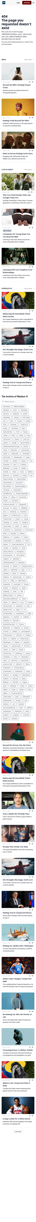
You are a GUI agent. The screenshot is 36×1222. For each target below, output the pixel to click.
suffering (29, 708)
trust (4, 421)
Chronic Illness (20, 555)
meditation (26, 617)
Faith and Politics (7, 606)
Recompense (20, 551)
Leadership (6, 591)
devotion (15, 566)
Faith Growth (6, 457)
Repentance (6, 617)
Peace (28, 435)
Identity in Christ (7, 610)
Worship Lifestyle (7, 613)
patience (5, 443)
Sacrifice (25, 446)
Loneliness (23, 464)
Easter (28, 606)
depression (6, 475)
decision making (24, 443)
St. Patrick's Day (16, 515)
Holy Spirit (13, 533)
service (15, 410)
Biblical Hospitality (19, 406)
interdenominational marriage (11, 446)
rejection (5, 544)
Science (24, 599)
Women (26, 584)
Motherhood (18, 711)
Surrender (6, 461)
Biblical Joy (15, 588)
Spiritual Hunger (17, 577)
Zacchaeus (6, 508)
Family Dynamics (7, 635)
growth (25, 414)
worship (5, 718)
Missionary (21, 562)
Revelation (15, 548)
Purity (4, 424)
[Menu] (33, 2)
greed (4, 686)
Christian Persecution (9, 504)
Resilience (6, 678)
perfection (6, 715)
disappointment (7, 700)
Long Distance (18, 530)
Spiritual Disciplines (20, 486)
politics (17, 526)
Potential (17, 642)
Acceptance (16, 537)
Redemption (6, 468)
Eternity (5, 497)
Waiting (23, 461)
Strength (14, 443)
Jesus (4, 512)
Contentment (6, 668)
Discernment (29, 530)
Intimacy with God (8, 551)
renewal (17, 519)
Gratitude (5, 472)
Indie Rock (19, 664)
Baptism (5, 515)
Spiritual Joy (13, 512)
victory (29, 689)
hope (23, 428)
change (21, 435)
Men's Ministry (7, 486)
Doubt (23, 548)
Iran (29, 544)
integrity (5, 646)
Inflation (5, 689)
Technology (6, 522)
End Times (27, 646)
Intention (23, 468)
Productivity (17, 628)
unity (26, 700)
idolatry (13, 497)
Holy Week (16, 617)
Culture (14, 472)
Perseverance (7, 439)
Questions (21, 704)
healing (21, 649)
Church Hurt (14, 660)
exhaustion (26, 642)
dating (23, 678)
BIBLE (29, 613)
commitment (14, 428)
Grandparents (22, 504)
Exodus (25, 475)
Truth (17, 432)
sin (29, 570)
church (13, 435)
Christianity (6, 490)
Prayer (22, 472)
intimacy (17, 439)
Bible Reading (26, 675)
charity (13, 689)
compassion (16, 414)
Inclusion (19, 595)
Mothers (22, 533)
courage (26, 519)
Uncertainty (26, 715)
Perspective (6, 464)
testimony (5, 704)
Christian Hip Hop (19, 668)
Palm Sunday (26, 417)
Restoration (14, 450)
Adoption (14, 631)
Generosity (6, 566)
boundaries (25, 522)
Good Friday (17, 584)
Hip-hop (5, 602)
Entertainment (7, 711)
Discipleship (6, 657)
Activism (28, 653)
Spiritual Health (7, 541)
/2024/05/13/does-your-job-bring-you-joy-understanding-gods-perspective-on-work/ (17, 36)
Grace (4, 580)
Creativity (5, 548)
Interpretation (25, 657)
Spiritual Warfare (7, 432)
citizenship (6, 620)
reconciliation (26, 453)
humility (21, 689)
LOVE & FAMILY (7, 697)
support (5, 570)
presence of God (7, 664)
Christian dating (7, 483)
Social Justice (19, 483)
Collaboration (14, 453)
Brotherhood (18, 671)
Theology (22, 573)
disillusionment (18, 457)
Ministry (28, 664)
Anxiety (5, 453)
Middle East (6, 537)
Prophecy (28, 635)
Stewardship (6, 584)
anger (22, 570)
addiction (13, 639)
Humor (5, 660)
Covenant (19, 421)
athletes (5, 693)
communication (25, 450)
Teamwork (16, 475)
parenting (15, 678)
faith (22, 591)
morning (22, 686)
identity (24, 588)
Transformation (7, 671)
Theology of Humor (27, 566)
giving (27, 457)
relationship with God (8, 562)
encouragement (25, 631)
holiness (30, 686)
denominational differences (10, 599)
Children (5, 501)
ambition (15, 461)
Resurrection (25, 660)
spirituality (18, 541)
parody (15, 468)
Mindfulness (24, 508)
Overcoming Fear (7, 555)
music (22, 602)
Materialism (16, 559)
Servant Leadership (17, 693)
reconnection (6, 530)
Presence (21, 624)
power (15, 591)
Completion (16, 715)
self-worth (19, 635)
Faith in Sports (22, 580)
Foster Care (26, 439)
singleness (6, 559)
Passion (15, 508)
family (4, 533)
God (25, 515)
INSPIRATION (26, 697)
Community (13, 424)
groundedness (20, 613)
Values (15, 657)
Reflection (5, 682)
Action (11, 421)
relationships (6, 417)
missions (26, 628)
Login (18, 2)
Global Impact (7, 642)
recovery (15, 522)
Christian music (7, 653)
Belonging (13, 686)
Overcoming (22, 497)
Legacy (25, 526)
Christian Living (24, 639)
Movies (28, 671)
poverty (5, 428)
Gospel (18, 610)
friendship (6, 573)
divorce (5, 639)
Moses (14, 573)
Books (17, 697)
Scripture (24, 682)
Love (30, 461)
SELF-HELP (15, 682)
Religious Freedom (8, 595)
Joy (31, 475)
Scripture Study (7, 519)
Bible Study (14, 570)
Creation (5, 649)
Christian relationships (22, 493)
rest (13, 704)
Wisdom (28, 421)
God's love (6, 414)
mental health (17, 490)
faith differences (7, 493)
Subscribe (27, 2)
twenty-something (8, 479)
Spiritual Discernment (9, 624)
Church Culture (7, 526)
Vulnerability (24, 410)
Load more (18, 1131)
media (13, 649)
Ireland (26, 537)
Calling (12, 580)
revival (27, 541)
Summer (30, 602)
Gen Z (15, 464)
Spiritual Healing (21, 479)
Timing (5, 450)
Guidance (28, 577)
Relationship (6, 628)
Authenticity (19, 606)
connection (14, 718)
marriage (18, 700)
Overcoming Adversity (18, 544)
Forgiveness (23, 512)
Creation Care (24, 424)
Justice (27, 711)
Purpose (25, 432)
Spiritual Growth (16, 646)
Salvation (5, 588)
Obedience (6, 577)
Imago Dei (6, 675)
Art (24, 610)
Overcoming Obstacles (9, 708)
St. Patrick (5, 631)
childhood (14, 602)
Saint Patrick (15, 501)
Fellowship (6, 410)
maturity (16, 417)
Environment (6, 406)
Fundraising (18, 653)
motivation (15, 675)
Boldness (30, 472)
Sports (21, 708)
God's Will (15, 620)
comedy (5, 435)
